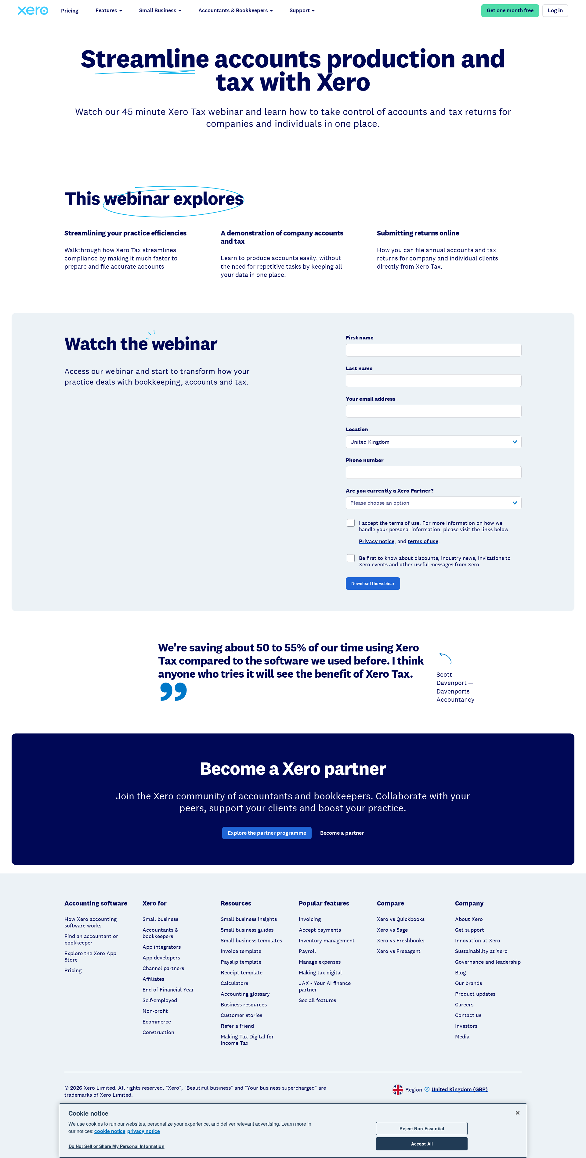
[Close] (517, 1113)
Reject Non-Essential (422, 1128)
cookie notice (109, 1131)
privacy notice (143, 1131)
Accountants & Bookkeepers (233, 10)
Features (106, 10)
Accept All (422, 1144)
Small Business (157, 10)
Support (300, 10)
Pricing (69, 10)
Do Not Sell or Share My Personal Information (117, 1146)
